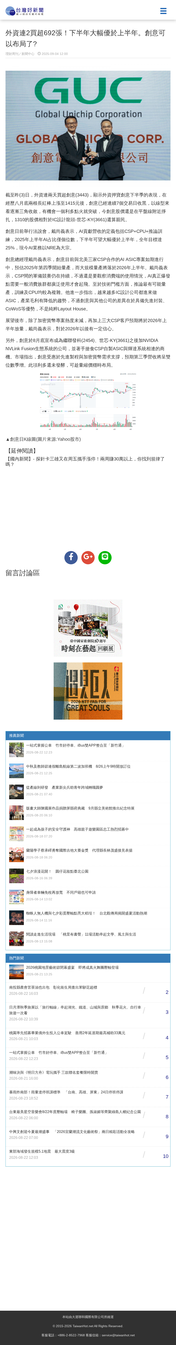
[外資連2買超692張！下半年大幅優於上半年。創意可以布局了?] (71, 558)
